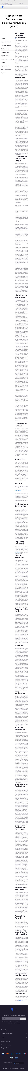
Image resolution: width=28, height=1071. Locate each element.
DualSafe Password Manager (8, 59)
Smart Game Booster (6, 69)
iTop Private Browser (6, 42)
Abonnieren (22, 1018)
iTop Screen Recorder (6, 45)
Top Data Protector (5, 55)
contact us (17, 552)
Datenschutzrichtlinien (8, 1062)
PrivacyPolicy (18, 490)
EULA (5, 1063)
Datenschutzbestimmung (6, 4)
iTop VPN (3, 7)
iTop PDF (3, 62)
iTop (14, 1009)
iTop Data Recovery (5, 52)
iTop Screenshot (4, 48)
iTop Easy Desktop (5, 66)
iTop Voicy (3, 72)
